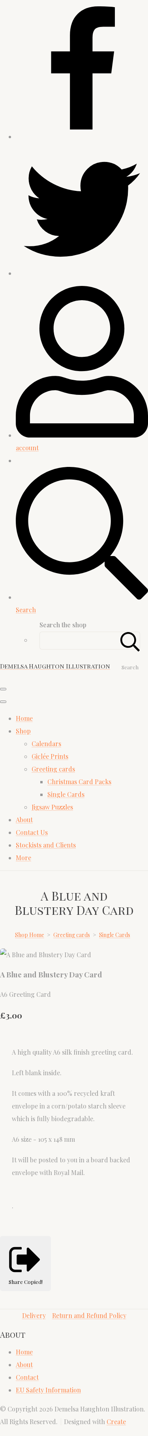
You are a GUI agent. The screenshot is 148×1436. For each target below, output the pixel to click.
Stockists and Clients (46, 845)
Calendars (46, 743)
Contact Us (32, 832)
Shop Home (29, 935)
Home (24, 718)
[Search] (130, 640)
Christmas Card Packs (79, 781)
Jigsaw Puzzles (52, 807)
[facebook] (82, 136)
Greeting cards (53, 769)
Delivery (34, 1315)
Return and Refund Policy (89, 1315)
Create (116, 1421)
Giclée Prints (50, 756)
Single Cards (65, 794)
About (24, 819)
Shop (23, 731)
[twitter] (82, 273)
